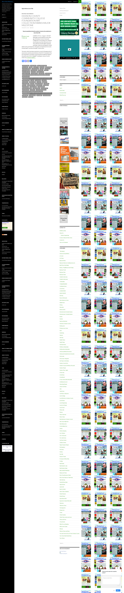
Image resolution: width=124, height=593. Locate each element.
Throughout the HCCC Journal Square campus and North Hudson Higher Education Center (37, 93)
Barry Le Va (36, 67)
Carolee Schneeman (26, 68)
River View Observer (7, 1)
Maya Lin (24, 85)
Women (61, 528)
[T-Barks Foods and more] (64, 167)
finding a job (62, 325)
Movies (61, 412)
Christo (41, 68)
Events (61, 316)
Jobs (60, 388)
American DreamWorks (64, 253)
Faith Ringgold (34, 73)
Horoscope (62, 356)
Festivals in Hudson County (65, 323)
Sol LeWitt (32, 89)
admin (32, 27)
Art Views (62, 258)
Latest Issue (62, 391)
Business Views (63, 274)
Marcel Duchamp (39, 83)
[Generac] (69, 154)
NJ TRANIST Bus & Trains (6, 76)
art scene (61, 255)
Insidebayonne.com (63, 381)
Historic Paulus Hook (5, 28)
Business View (62, 272)
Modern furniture (5, 108)
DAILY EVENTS (63, 293)
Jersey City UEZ (4, 92)
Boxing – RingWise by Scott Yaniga (66, 267)
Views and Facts (63, 519)
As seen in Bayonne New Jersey (66, 237)
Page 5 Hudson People (64, 444)
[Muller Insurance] (64, 202)
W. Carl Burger (32, 95)
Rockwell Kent (45, 88)
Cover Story (62, 288)
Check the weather (5, 151)
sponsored (62, 486)
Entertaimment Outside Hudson (66, 311)
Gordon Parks (48, 73)
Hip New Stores (63, 344)
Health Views (62, 339)
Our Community (30, 13)
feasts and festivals (63, 321)
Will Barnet (39, 95)
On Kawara (46, 85)
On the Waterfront (63, 426)
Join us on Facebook (64, 242)
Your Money (62, 538)
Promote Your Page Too (63, 553)
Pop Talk (61, 454)
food (61, 330)
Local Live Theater (63, 405)
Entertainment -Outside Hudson (66, 314)
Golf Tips (61, 337)
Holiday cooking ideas (64, 346)
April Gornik (25, 67)
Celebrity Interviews (64, 279)
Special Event (62, 484)
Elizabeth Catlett (26, 73)
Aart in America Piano (5, 99)
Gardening (62, 332)
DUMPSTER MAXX (5, 100)
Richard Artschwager (27, 88)
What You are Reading (64, 524)
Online (61, 428)
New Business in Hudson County (66, 419)
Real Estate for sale (63, 465)
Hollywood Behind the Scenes (66, 351)
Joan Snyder (38, 80)
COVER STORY (63, 290)
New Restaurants (63, 423)
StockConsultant (5, 222)
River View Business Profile (65, 475)
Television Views (63, 505)
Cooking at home (63, 286)
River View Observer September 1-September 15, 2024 (6, 161)
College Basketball (63, 283)
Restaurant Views (63, 472)
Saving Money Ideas (63, 482)
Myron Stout (39, 85)
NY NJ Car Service (5, 205)
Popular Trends (63, 456)
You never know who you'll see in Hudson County (69, 533)
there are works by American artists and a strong (32, 91)
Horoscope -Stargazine (64, 358)
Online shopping (63, 430)
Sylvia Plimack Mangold (41, 89)
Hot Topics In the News (64, 360)
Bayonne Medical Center (6, 115)
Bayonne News (63, 260)
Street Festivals (63, 493)
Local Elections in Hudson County (66, 398)
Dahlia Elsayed (34, 70)
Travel (61, 512)
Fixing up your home (64, 328)
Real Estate (62, 463)
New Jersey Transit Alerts (6, 215)
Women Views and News (65, 531)
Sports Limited (62, 489)
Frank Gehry (41, 73)
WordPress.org (63, 95)
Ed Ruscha (33, 71)
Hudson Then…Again (64, 370)
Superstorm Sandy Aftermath (65, 500)
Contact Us (75, 1)
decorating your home (64, 300)
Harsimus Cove (4, 27)
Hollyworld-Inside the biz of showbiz (67, 353)
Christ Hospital (4, 117)
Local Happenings (63, 402)
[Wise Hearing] (64, 210)
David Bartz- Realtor (5, 183)
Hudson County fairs (64, 363)
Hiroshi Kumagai (26, 76)
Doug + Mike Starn (26, 71)
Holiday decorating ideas (65, 349)
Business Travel (63, 269)
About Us (69, 1)
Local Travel (62, 407)
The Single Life (62, 507)
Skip (114, 590)
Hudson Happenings (65, 235)
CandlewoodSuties (5, 138)
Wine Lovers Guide (63, 526)
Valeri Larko (25, 95)
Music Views (62, 416)
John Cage (44, 80)
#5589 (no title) (63, 230)
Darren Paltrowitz (63, 297)
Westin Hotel (4, 144)
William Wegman (47, 95)
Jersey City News (63, 386)
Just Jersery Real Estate (6, 198)
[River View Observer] (60, 552)
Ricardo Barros (41, 86)
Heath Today (62, 342)
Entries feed (62, 90)
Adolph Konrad (26, 65)
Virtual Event (62, 521)
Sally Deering (62, 479)
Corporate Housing (5, 70)
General (61, 335)
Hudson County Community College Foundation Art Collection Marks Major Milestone (36, 21)
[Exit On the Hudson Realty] (64, 130)
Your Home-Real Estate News (65, 535)
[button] (69, 49)
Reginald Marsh (33, 86)
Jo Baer (32, 80)
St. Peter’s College (5, 53)
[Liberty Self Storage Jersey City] (64, 140)
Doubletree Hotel (5, 141)
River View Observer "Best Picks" (66, 477)
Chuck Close (47, 68)
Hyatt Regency (4, 143)
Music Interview (63, 414)
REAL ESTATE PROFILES (64, 470)
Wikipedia (3, 167)
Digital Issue (62, 302)
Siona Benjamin (26, 89)
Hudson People (63, 367)
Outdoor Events (63, 442)
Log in (61, 88)
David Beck (41, 70)
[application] (69, 49)
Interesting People (63, 384)
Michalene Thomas (31, 85)
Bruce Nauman (48, 67)
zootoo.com (4, 85)
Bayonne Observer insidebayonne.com (67, 262)
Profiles (61, 461)
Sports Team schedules (64, 491)
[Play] (61, 58)
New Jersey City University (6, 51)
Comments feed (63, 92)
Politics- (61, 451)
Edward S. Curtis (40, 71)
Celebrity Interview (63, 276)
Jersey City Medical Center (6, 118)
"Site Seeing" (62, 251)
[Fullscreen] (77, 58)
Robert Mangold (36, 88)
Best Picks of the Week (64, 265)
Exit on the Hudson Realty (6, 185)
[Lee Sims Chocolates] (69, 180)
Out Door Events (63, 440)
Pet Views (62, 449)
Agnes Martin (33, 65)
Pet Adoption (62, 447)
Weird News (4, 166)
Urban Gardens (63, 514)
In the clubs (62, 372)
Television (62, 503)
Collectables (62, 281)
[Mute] (75, 58)
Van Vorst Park (4, 34)
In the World (62, 377)
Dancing (61, 295)
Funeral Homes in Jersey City (7, 152)
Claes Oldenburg (26, 70)
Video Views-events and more (66, 517)
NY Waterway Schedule (6, 77)
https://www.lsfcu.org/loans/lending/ (67, 35)
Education (24, 13)
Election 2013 (62, 309)
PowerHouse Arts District (6, 33)
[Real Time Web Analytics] (4, 234)
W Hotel (3, 125)
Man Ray (32, 83)
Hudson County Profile (6, 74)
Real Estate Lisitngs (63, 468)
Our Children (62, 433)
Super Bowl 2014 (63, 498)
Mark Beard (46, 83)
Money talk (62, 409)
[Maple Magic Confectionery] (64, 194)
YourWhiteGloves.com (6, 79)
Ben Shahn (42, 67)
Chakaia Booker (35, 68)
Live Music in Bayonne (64, 393)
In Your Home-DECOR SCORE (66, 379)
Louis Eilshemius (26, 83)
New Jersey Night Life (64, 421)
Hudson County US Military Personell (67, 365)
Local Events (62, 400)
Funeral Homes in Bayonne (6, 41)
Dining (61, 304)
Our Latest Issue (63, 437)
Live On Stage (62, 395)
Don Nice (46, 70)
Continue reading (31, 57)
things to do (62, 510)
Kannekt (3, 154)
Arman (31, 67)
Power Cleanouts (5, 102)
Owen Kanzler (25, 86)
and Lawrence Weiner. (42, 65)
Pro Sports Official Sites (64, 458)
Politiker (3, 174)
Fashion (61, 318)
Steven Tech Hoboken (5, 54)
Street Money (62, 496)
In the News (62, 374)
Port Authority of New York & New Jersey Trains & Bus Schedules (7, 157)
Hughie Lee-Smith (26, 80)
